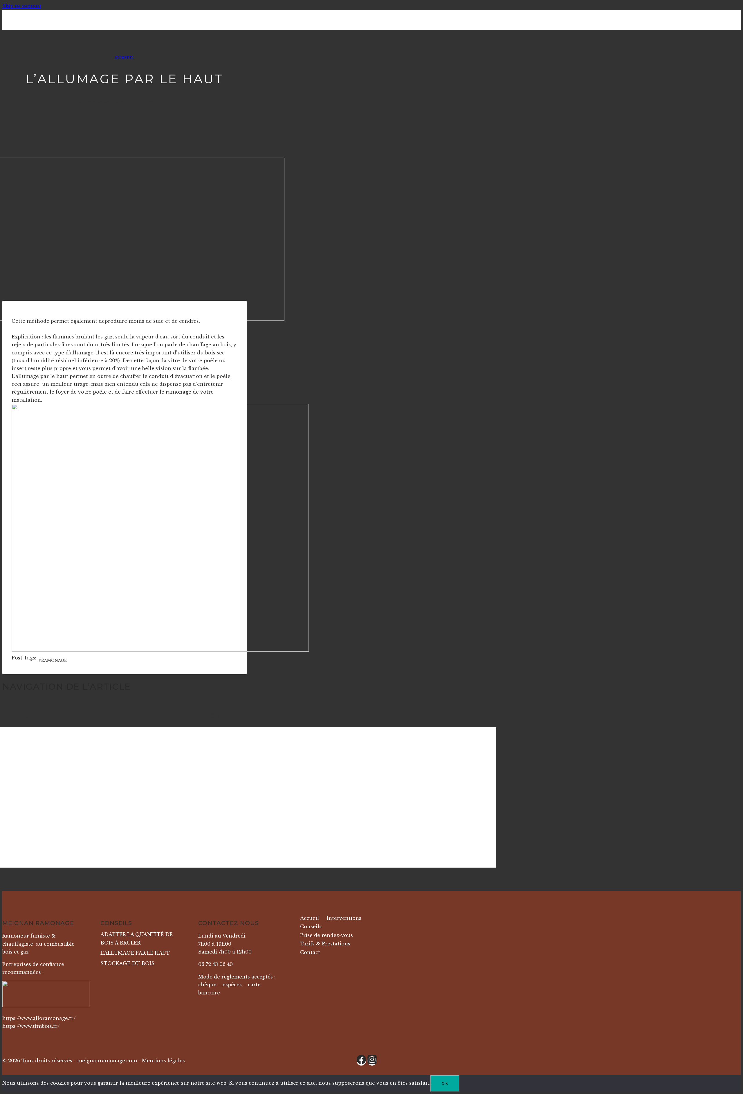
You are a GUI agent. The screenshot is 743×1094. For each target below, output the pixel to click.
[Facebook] (361, 1061)
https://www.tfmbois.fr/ (30, 1026)
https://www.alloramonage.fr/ (38, 1018)
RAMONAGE (53, 660)
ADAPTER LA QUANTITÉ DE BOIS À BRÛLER (190, 711)
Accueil (309, 918)
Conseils (311, 926)
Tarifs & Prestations (325, 944)
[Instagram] (372, 1061)
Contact (310, 952)
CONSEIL (124, 58)
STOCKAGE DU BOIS (29, 711)
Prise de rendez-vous (326, 935)
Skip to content (21, 6)
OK (445, 1083)
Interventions (344, 918)
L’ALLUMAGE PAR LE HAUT (135, 953)
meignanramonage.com (108, 102)
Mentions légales (163, 1061)
